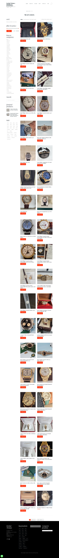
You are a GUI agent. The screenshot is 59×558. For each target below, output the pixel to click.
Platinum (15, 132)
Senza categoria (9, 58)
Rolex (8, 89)
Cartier (8, 68)
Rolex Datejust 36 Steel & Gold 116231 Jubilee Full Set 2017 (43, 360)
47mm (22, 535)
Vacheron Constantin (10, 93)
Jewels (7, 39)
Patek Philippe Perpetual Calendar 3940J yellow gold (44, 113)
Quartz (8, 134)
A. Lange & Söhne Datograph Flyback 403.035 (27, 336)
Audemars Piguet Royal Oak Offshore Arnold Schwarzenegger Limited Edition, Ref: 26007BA (44, 64)
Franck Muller (9, 74)
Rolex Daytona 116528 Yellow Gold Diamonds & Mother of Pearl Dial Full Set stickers (44, 459)
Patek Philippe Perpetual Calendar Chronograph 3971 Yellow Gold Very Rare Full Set (44, 262)
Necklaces (8, 50)
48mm (25, 535)
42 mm (11, 126)
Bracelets (8, 40)
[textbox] (47, 530)
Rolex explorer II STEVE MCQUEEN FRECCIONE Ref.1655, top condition (43, 484)
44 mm (17, 126)
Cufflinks (8, 44)
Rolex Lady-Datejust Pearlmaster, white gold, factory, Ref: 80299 (44, 138)
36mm (19, 530)
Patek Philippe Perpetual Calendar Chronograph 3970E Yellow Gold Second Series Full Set (44, 237)
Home (27, 11)
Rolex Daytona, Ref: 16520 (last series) (27, 88)
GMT (27, 538)
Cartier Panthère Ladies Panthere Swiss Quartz (27, 459)
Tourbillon (8, 137)
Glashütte (8, 76)
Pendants (8, 52)
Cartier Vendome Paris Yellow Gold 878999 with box (27, 434)
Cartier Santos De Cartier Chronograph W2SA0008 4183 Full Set (27, 385)
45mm (19, 535)
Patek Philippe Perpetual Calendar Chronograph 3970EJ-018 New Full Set (27, 261)
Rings (15, 134)
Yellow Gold (8, 139)
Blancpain (8, 63)
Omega (8, 82)
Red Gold (12, 134)
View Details (28, 29)
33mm (22, 528)
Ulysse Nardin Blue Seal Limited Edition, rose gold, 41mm (44, 187)
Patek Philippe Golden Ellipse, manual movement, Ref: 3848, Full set (43, 89)
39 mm (14, 124)
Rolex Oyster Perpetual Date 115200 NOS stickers (44, 212)
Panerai (8, 83)
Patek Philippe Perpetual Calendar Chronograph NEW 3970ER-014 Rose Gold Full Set (27, 286)
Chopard (8, 70)
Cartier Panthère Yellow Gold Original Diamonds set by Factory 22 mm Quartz (44, 286)
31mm (19, 528)
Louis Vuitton (9, 81)
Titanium (20, 546)
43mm (14, 126)
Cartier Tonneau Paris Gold (25, 38)
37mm (8, 124)
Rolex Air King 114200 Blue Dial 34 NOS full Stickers (28, 237)
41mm (8, 126)
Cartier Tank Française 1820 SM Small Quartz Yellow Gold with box (44, 434)
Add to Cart (45, 499)
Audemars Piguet (9, 62)
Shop (29, 11)
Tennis (8, 56)
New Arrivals (8, 57)
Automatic (8, 129)
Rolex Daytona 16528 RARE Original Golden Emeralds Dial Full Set (28, 410)
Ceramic (13, 129)
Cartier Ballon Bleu (23, 211)
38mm (10, 124)
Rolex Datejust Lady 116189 (25, 162)
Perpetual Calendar (9, 132)
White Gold (13, 137)
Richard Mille (9, 87)
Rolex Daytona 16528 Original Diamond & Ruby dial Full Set (44, 385)
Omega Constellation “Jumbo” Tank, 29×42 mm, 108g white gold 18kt (27, 508)
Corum (8, 71)
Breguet (8, 64)
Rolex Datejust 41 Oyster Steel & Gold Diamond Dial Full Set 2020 (27, 360)
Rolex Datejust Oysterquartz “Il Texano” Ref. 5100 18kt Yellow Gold (44, 311)
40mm (17, 124)
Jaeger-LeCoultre (9, 80)
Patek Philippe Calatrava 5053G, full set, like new (27, 113)
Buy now (23, 40)
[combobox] (47, 530)
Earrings (8, 46)
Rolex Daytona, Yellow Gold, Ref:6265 (43, 38)
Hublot (8, 77)
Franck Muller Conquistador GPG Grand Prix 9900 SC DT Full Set (44, 163)
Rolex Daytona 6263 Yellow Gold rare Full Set (27, 484)
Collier (8, 43)
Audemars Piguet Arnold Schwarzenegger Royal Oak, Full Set (44, 336)
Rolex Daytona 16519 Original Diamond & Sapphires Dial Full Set (44, 410)
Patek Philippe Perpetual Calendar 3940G (27, 310)
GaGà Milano (9, 75)
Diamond (16, 129)
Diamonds (8, 45)
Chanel (8, 69)
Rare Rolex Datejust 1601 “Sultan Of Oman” (44, 507)
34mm (25, 528)
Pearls (8, 51)
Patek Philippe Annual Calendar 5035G (27, 137)
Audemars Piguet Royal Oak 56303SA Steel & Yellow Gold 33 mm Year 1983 (27, 187)
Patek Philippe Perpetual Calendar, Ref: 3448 (27, 64)
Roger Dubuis (9, 88)
